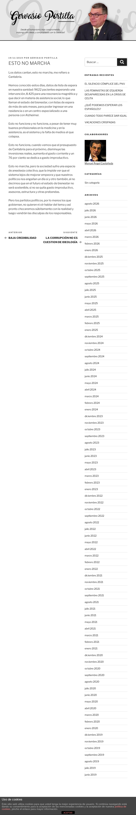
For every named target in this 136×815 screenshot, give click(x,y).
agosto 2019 (92, 761)
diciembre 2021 (93, 575)
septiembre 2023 (94, 436)
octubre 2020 (92, 668)
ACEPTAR (68, 813)
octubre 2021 (92, 588)
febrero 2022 (92, 562)
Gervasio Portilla (44, 58)
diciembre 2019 (94, 734)
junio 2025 (91, 296)
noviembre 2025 (94, 263)
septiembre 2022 (94, 515)
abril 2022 (90, 548)
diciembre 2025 (94, 256)
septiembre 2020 (94, 675)
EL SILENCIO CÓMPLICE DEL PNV (105, 83)
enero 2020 (91, 728)
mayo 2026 (91, 223)
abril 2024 (90, 389)
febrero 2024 (92, 402)
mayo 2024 (91, 382)
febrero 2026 (92, 243)
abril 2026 (90, 230)
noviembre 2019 (94, 741)
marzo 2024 (92, 396)
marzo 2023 (92, 475)
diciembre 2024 (94, 336)
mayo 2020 (91, 701)
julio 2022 (90, 528)
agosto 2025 (92, 283)
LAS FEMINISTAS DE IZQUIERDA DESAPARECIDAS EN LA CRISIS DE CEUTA (105, 94)
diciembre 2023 (94, 416)
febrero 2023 (92, 482)
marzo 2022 (91, 555)
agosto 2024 (92, 363)
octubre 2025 (92, 269)
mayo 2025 (91, 303)
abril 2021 (90, 628)
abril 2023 (90, 469)
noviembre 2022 (94, 502)
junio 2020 (91, 694)
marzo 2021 (91, 635)
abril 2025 (90, 309)
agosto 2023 (92, 442)
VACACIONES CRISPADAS (100, 122)
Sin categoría (92, 182)
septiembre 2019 (94, 754)
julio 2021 (90, 608)
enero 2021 (91, 648)
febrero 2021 (92, 641)
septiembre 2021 (94, 595)
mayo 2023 (91, 462)
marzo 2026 (92, 236)
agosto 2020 (92, 681)
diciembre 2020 (94, 655)
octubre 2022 (92, 508)
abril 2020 (90, 708)
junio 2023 (91, 455)
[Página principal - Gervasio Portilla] (68, 20)
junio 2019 (91, 774)
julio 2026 (90, 210)
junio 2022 (91, 535)
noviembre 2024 (94, 342)
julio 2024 (90, 369)
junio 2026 (91, 216)
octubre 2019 (92, 747)
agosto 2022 (92, 522)
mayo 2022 (91, 542)
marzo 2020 (92, 714)
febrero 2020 (92, 721)
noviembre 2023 (94, 422)
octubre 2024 (92, 349)
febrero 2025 (92, 323)
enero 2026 (91, 250)
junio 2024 (91, 376)
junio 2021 (90, 615)
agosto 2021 (92, 602)
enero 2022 (91, 568)
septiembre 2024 (94, 356)
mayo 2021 (91, 621)
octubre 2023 (92, 429)
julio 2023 (90, 449)
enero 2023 (91, 489)
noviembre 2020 (94, 661)
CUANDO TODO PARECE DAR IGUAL (106, 115)
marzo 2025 (92, 316)
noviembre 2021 (94, 581)
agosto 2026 (92, 203)
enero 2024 (91, 409)
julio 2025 (90, 289)
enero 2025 (91, 329)
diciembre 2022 (94, 495)
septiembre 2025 (94, 276)
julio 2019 (90, 767)
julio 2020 (90, 688)
